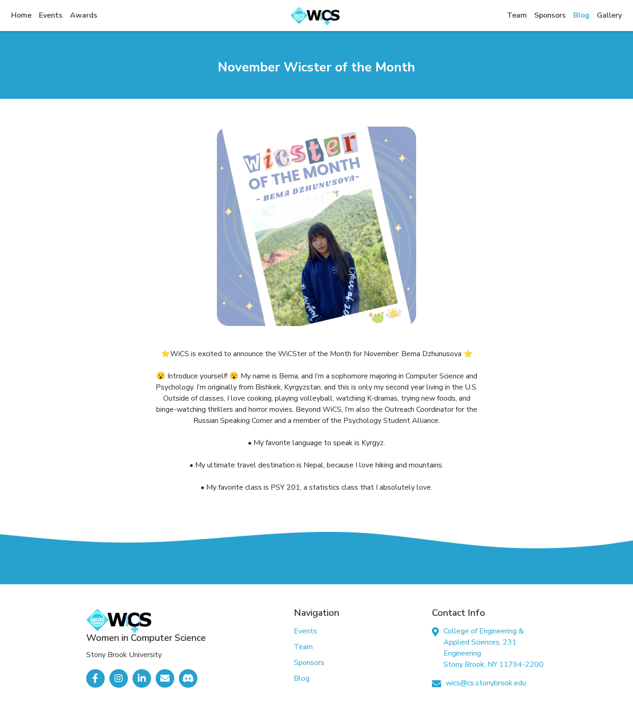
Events (51, 15)
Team (517, 15)
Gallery (609, 15)
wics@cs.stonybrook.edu (486, 683)
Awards (83, 15)
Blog (581, 15)
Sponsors (550, 15)
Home (23, 15)
